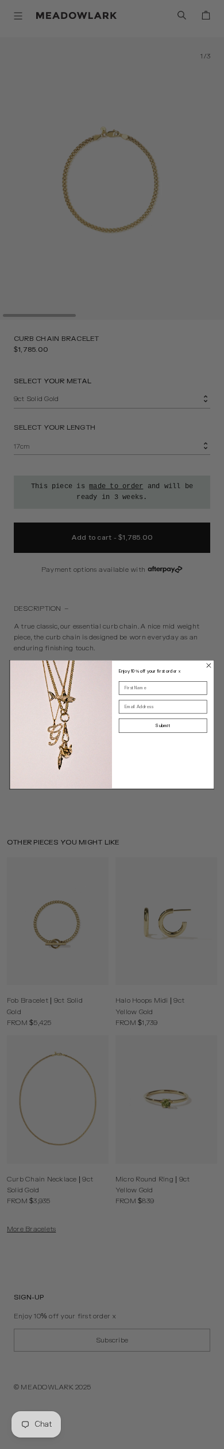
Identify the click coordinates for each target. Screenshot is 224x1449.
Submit (163, 725)
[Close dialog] (209, 665)
